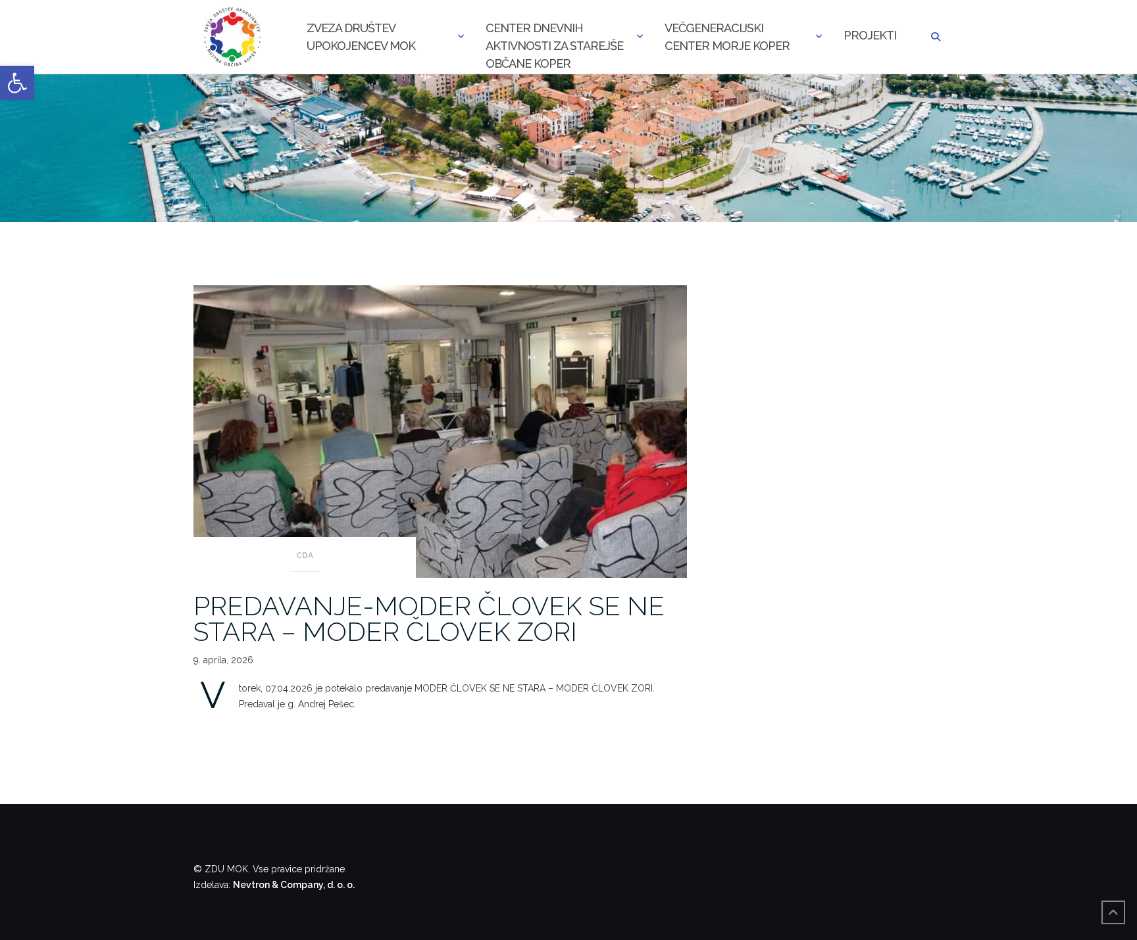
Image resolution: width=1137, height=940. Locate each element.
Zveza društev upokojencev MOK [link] (361, 37)
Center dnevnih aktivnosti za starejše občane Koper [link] (554, 38)
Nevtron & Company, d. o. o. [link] (294, 885)
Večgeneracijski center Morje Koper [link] (727, 37)
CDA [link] (304, 555)
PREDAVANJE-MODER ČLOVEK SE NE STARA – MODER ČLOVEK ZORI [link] (429, 618)
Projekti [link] (870, 35)
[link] (17, 83)
